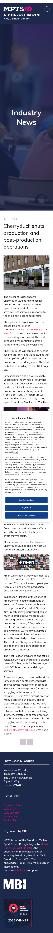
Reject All (26, 508)
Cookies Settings (26, 500)
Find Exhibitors (12, 816)
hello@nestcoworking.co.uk (22, 729)
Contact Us (10, 820)
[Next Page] (30, 742)
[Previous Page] (23, 742)
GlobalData (19, 870)
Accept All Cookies (26, 515)
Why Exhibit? (11, 812)
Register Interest (13, 805)
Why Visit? (10, 808)
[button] (46, 9)
